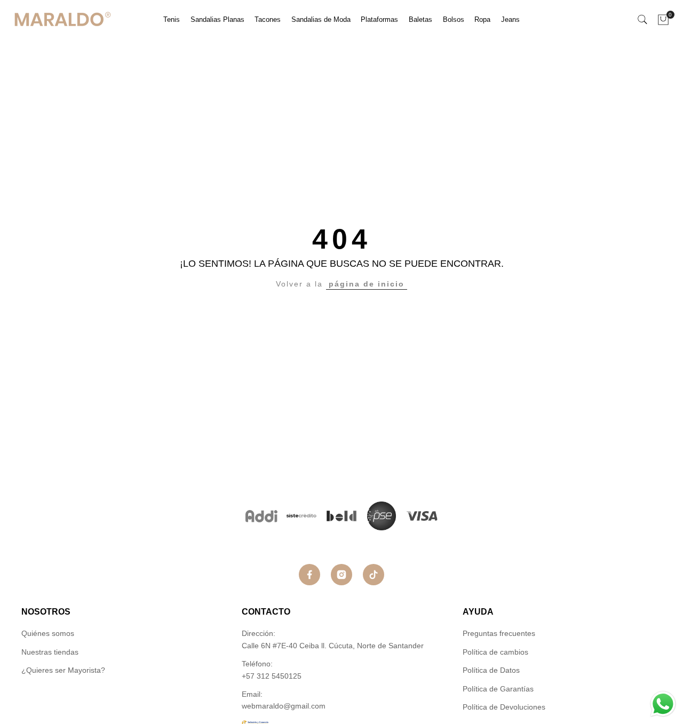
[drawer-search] (642, 19)
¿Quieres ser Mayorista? (63, 670)
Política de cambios (495, 652)
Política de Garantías (498, 689)
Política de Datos (491, 670)
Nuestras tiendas (49, 652)
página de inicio (366, 284)
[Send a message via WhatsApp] (663, 704)
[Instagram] (341, 574)
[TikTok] (373, 574)
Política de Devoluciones (504, 707)
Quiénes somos (47, 633)
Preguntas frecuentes (499, 633)
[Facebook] (309, 574)
